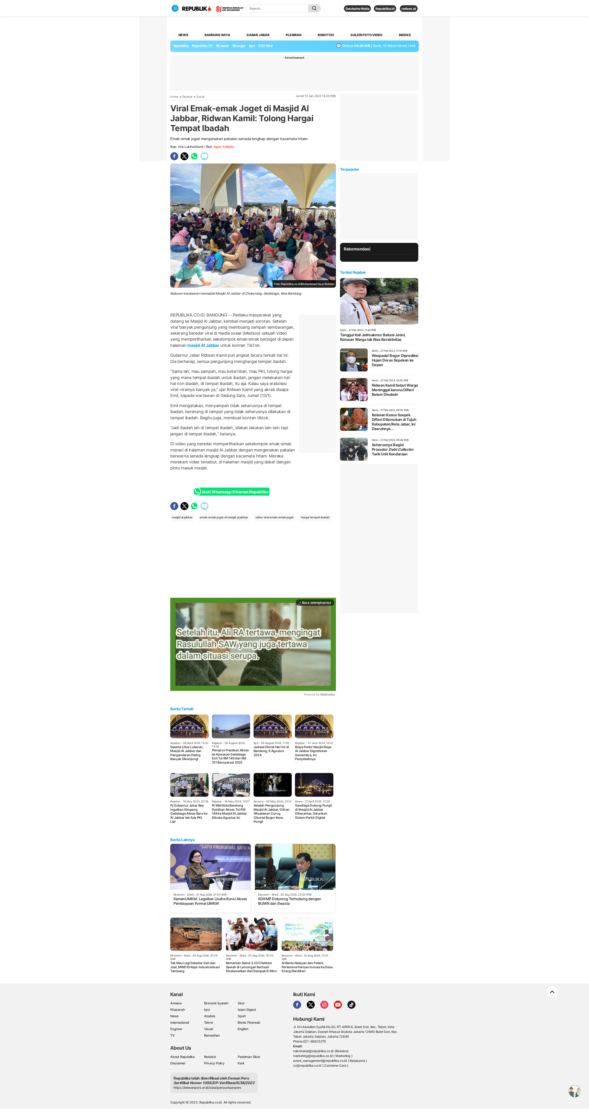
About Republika (182, 1057)
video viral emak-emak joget (274, 517)
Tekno (208, 1022)
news (183, 35)
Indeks (405, 35)
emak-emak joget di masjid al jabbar (224, 517)
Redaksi (210, 1057)
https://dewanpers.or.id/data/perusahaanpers (207, 1087)
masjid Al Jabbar (203, 345)
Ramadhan (212, 1035)
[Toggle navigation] (175, 8)
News (174, 1016)
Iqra (207, 1009)
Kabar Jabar (258, 35)
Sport (242, 1016)
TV (172, 1035)
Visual (208, 1029)
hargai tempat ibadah (315, 517)
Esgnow (176, 1029)
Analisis (209, 1016)
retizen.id (408, 9)
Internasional (179, 1022)
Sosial (200, 96)
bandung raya (217, 35)
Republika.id (384, 9)
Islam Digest (247, 1009)
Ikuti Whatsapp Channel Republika (235, 492)
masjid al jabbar (182, 517)
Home (174, 96)
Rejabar (187, 96)
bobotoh (326, 35)
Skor (241, 1003)
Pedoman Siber (249, 1057)
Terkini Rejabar (353, 272)
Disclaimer (177, 1063)
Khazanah (177, 1009)
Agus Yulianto (224, 147)
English (243, 1029)
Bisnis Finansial (249, 1022)
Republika (180, 46)
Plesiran (293, 35)
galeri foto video (366, 35)
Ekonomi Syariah (216, 1003)
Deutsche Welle (357, 9)
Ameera (176, 1003)
